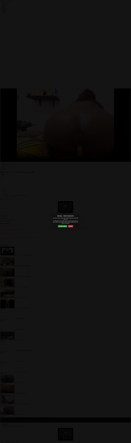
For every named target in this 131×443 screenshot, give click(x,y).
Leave (70, 226)
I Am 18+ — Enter (62, 226)
